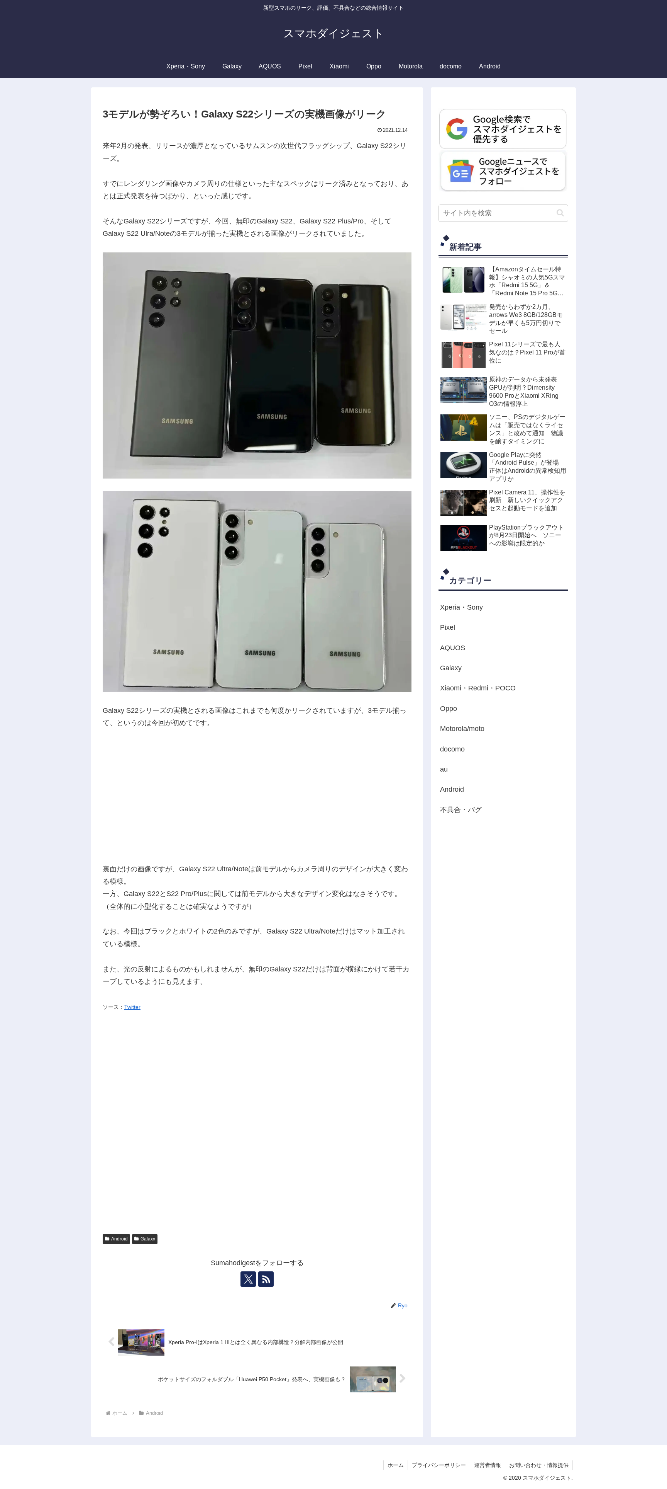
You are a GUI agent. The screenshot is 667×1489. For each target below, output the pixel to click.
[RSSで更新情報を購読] (266, 1279)
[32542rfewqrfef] (503, 128)
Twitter (132, 1007)
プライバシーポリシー (439, 1465)
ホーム (396, 1465)
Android (119, 1239)
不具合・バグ (461, 810)
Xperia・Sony (461, 607)
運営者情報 (487, 1465)
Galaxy (148, 1239)
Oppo (448, 708)
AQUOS (452, 648)
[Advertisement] (257, 796)
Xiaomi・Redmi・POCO (478, 688)
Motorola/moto (462, 729)
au (444, 769)
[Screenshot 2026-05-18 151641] (503, 170)
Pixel (447, 627)
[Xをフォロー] (248, 1279)
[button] (560, 212)
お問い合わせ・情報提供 (539, 1465)
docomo (452, 749)
